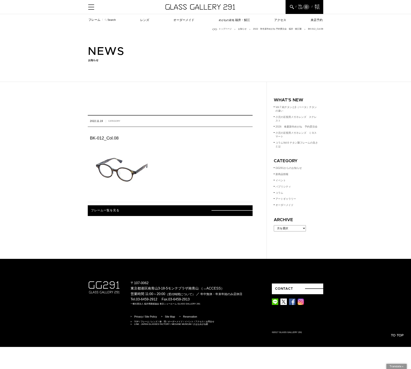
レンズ (144, 20)
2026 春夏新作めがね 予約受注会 (296, 126)
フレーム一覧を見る (105, 210)
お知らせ (242, 29)
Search (111, 19)
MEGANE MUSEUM (181, 324)
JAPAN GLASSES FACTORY (155, 324)
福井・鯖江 (234, 20)
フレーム (94, 19)
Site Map (170, 316)
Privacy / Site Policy (145, 316)
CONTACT (284, 288)
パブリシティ (283, 186)
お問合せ (210, 321)
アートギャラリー (285, 198)
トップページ (225, 29)
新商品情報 (281, 174)
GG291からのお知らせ (288, 168)
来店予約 (317, 20)
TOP (136, 321)
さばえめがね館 (200, 324)
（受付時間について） (180, 294)
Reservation (190, 316)
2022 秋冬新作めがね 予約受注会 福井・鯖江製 (277, 29)
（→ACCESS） (212, 288)
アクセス (280, 20)
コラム (279, 192)
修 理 (162, 321)
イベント (280, 180)
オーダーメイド (183, 20)
